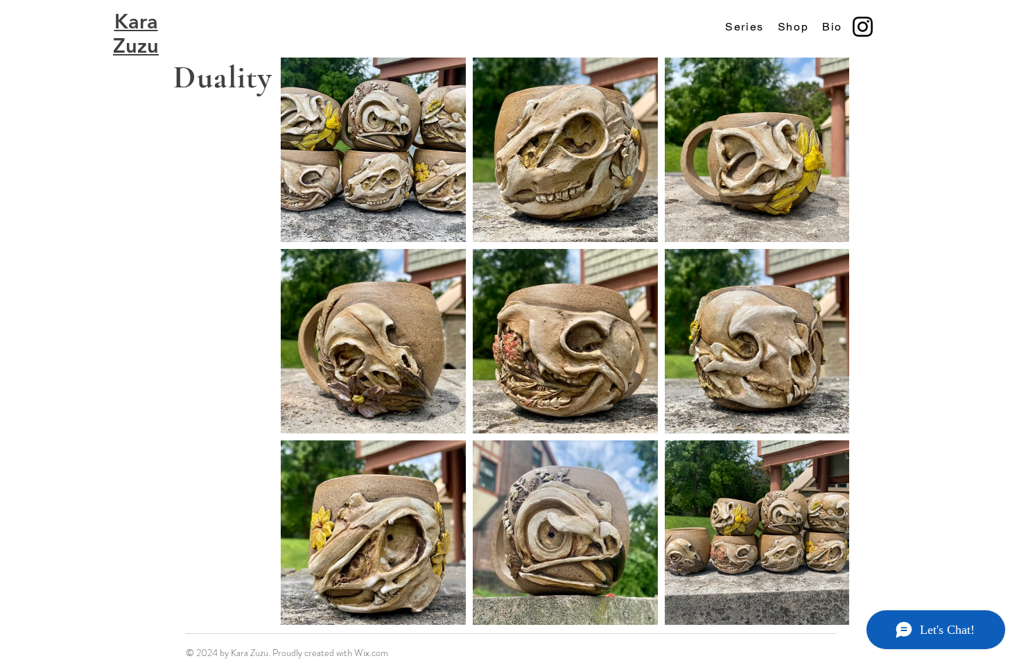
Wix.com (371, 653)
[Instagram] (862, 26)
